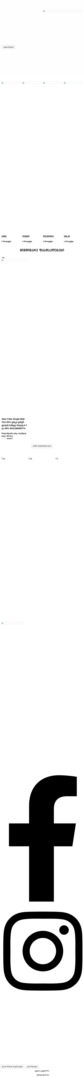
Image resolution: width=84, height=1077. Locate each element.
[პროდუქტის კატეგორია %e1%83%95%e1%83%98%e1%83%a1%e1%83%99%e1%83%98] (73, 162)
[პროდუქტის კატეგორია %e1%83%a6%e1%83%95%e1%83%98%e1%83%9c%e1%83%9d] (31, 162)
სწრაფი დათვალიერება (4, 414)
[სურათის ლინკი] (13, 698)
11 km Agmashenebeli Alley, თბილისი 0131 (20, 1005)
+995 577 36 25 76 (11, 1013)
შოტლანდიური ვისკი (10, 433)
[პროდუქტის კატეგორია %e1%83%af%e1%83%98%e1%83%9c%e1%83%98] (11, 162)
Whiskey (9, 436)
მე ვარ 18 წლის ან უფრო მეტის (12, 1066)
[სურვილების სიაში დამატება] (9, 414)
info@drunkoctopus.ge (13, 1021)
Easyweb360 (19, 1036)
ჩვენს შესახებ (7, 1027)
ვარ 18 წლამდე (32, 1066)
